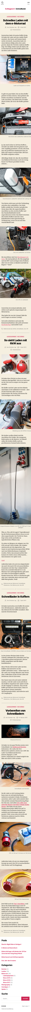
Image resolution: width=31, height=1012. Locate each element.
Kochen (4, 969)
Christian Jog (12, 27)
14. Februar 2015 (23, 717)
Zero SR (26, 328)
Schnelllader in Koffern (15, 596)
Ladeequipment (12, 16)
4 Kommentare (17, 349)
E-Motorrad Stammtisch (9, 948)
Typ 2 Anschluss (19, 904)
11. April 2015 (23, 347)
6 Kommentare (17, 29)
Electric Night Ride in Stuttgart (11, 944)
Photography (6, 984)
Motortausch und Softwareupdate (13, 957)
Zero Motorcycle (14, 585)
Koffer (14, 328)
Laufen (4, 971)
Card (3, 560)
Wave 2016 (6, 980)
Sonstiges (5, 987)
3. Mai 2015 (23, 27)
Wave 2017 (6, 982)
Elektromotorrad (8, 328)
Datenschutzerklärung (7, 1009)
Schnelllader (20, 328)
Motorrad (20, 16)
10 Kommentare (16, 720)
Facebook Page (6, 325)
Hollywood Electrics (19, 747)
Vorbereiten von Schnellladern (15, 712)
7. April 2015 (23, 600)
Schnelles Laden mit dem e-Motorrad (15, 22)
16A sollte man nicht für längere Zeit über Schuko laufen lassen (15, 804)
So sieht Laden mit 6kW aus (15, 342)
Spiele (4, 989)
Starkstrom (7, 585)
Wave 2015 (6, 978)
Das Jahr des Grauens (9, 960)
